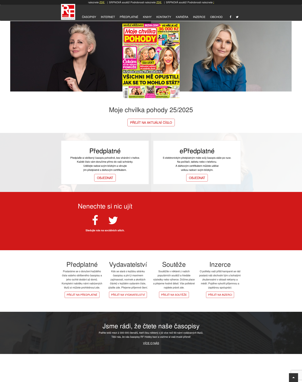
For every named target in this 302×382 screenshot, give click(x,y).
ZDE (91, 2)
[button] (293, 377)
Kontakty (163, 17)
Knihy (147, 17)
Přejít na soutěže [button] (174, 294)
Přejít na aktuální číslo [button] (151, 122)
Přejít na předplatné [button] (82, 294)
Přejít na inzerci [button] (220, 294)
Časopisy (89, 17)
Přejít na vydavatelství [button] (128, 294)
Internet (108, 17)
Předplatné (129, 17)
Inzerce (199, 17)
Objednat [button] (105, 177)
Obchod (216, 17)
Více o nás (151, 343)
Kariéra (182, 17)
